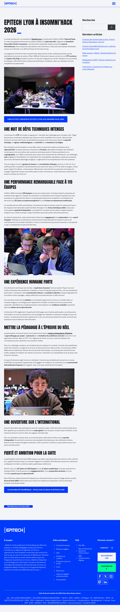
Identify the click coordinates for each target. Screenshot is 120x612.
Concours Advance (75, 603)
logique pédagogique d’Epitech (60, 333)
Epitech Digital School (53, 600)
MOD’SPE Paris (99, 598)
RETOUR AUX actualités (18, 506)
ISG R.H (65, 598)
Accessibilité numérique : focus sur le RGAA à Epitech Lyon (35, 490)
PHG (44, 603)
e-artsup (106, 600)
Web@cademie (96, 600)
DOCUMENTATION (107, 557)
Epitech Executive (69, 600)
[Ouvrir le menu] (114, 3)
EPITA (108, 598)
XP (91, 598)
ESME (27, 600)
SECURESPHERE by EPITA (57, 603)
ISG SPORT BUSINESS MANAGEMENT (46, 598)
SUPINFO (38, 603)
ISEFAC (77, 598)
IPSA (32, 600)
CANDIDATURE (106, 567)
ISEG (71, 598)
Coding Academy (83, 600)
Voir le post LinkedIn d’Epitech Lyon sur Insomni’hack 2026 (35, 119)
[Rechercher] (111, 27)
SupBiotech (39, 600)
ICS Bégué (85, 598)
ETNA (31, 603)
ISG (8, 598)
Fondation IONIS (89, 603)
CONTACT (104, 548)
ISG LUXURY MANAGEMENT (21, 598)
